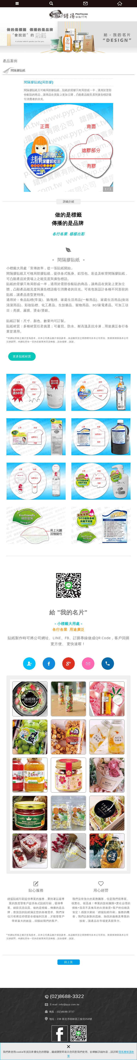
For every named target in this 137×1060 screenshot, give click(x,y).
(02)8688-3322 (67, 996)
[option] (68, 147)
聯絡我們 (85, 3)
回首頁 (120, 3)
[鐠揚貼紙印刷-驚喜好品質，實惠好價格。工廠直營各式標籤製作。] (68, 14)
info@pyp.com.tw (69, 1004)
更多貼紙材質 (22, 356)
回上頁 (68, 962)
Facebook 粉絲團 (60, 1033)
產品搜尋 (51, 3)
